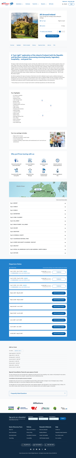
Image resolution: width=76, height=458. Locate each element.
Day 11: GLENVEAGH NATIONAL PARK (19, 238)
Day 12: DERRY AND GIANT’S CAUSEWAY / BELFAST (23, 242)
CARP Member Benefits (44, 438)
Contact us (59, 272)
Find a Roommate (12, 432)
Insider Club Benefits (43, 435)
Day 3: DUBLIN (13, 210)
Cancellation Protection (31, 435)
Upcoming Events (12, 435)
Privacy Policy (29, 432)
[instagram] (33, 449)
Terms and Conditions (31, 429)
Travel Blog (11, 438)
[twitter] (42, 449)
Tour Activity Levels (59, 435)
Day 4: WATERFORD (15, 213)
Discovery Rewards (43, 429)
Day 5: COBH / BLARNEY (16, 217)
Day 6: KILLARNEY (14, 221)
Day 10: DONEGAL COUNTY (17, 235)
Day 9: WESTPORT (14, 231)
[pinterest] (39, 449)
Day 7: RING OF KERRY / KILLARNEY (19, 224)
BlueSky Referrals (43, 432)
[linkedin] (36, 449)
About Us (11, 429)
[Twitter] (31, 449)
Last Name (41, 416)
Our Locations (58, 438)
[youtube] (45, 449)
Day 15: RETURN (14, 253)
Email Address (52, 416)
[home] (7, 3)
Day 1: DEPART (13, 203)
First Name (30, 416)
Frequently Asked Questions (61, 432)
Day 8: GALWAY (14, 228)
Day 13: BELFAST (14, 245)
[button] (19, 4)
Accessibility (29, 438)
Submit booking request (59, 293)
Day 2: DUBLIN (14, 206)
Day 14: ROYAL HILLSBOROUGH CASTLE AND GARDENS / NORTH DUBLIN (28, 249)
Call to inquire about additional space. (20, 273)
